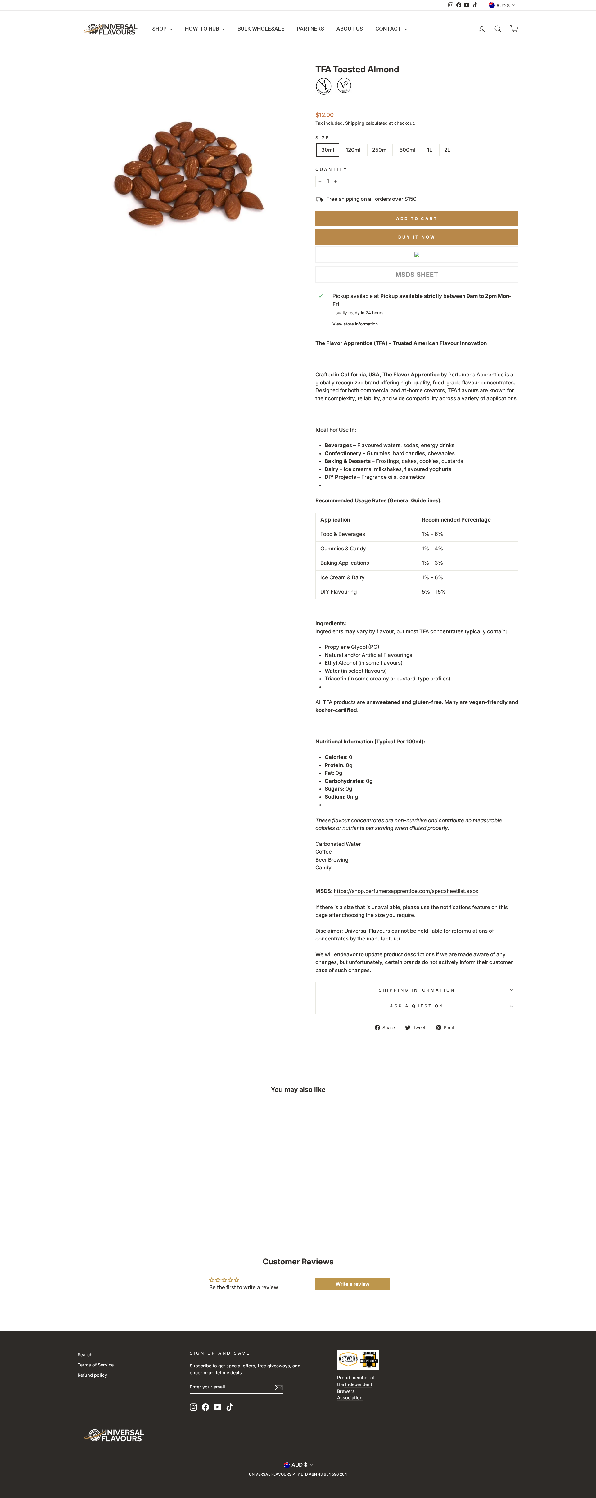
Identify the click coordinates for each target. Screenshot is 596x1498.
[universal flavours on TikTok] (229, 1407)
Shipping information (417, 990)
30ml (327, 150)
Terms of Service (96, 1364)
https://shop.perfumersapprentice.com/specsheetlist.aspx (406, 891)
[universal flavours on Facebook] (205, 1407)
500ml (407, 150)
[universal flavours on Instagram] (193, 1407)
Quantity (331, 169)
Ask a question (417, 1005)
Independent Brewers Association (354, 1391)
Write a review (353, 1284)
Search (85, 1354)
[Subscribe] (279, 1387)
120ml (353, 150)
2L (447, 150)
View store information (355, 323)
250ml (380, 150)
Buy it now (417, 237)
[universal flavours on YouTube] (217, 1407)
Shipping (354, 123)
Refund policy (92, 1375)
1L (429, 150)
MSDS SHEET (416, 274)
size (322, 137)
